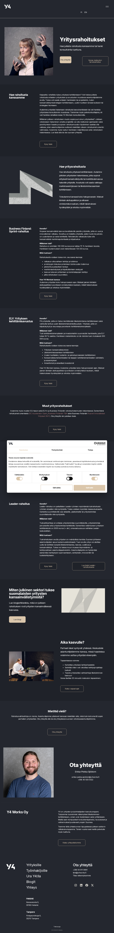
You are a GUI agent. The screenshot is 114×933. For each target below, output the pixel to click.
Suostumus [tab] (23, 450)
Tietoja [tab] (90, 450)
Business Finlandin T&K (57, 413)
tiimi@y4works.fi (79, 873)
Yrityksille (33, 865)
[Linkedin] (81, 885)
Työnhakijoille (36, 871)
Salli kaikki (89, 488)
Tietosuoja (57, 926)
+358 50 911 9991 (80, 870)
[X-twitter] (92, 885)
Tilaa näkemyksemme (82, 875)
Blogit (30, 882)
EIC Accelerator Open (38, 413)
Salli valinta (57, 488)
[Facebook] (87, 885)
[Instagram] (75, 885)
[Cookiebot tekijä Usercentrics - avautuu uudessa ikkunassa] (95, 443)
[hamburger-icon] (107, 6)
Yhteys (31, 887)
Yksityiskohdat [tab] (57, 450)
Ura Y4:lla (33, 876)
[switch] (44, 478)
